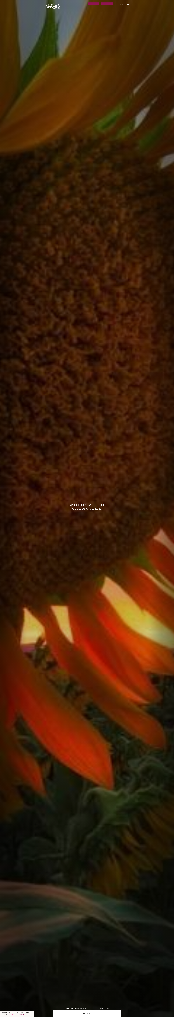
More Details (12, 1014)
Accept (21, 1014)
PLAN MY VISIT (107, 3)
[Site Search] (116, 4)
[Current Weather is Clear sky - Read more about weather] (122, 4)
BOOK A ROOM (93, 3)
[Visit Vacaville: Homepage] (53, 6)
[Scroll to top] (168, 1013)
